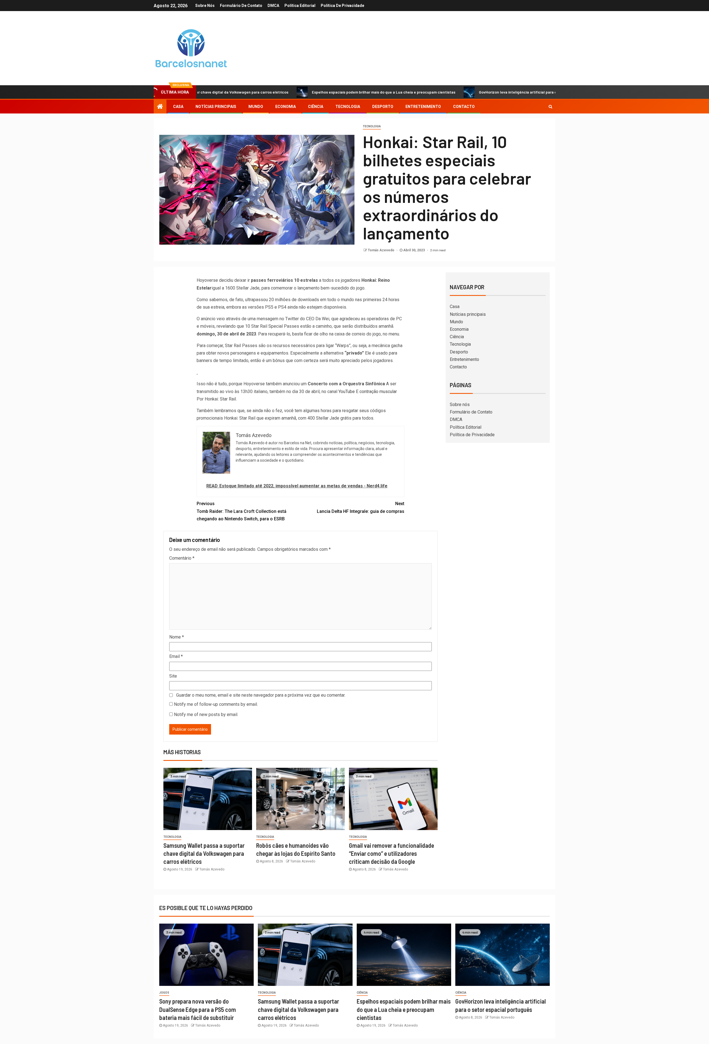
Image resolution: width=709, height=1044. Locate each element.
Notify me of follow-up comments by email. (216, 704)
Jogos (164, 992)
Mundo (255, 106)
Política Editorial (299, 5)
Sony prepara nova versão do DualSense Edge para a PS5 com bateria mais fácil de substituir (197, 1009)
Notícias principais (216, 106)
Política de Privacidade (342, 5)
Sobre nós (205, 5)
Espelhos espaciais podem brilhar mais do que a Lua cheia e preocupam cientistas (336, 92)
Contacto (464, 106)
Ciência (315, 106)
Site (173, 676)
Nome (176, 637)
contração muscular (378, 391)
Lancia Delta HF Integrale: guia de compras (360, 507)
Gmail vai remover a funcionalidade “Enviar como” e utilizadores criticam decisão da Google (391, 853)
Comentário (181, 558)
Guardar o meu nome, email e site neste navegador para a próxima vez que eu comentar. (260, 695)
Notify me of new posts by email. (206, 714)
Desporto (382, 106)
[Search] (550, 106)
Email (176, 656)
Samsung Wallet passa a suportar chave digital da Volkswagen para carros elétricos (204, 853)
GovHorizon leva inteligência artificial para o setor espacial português (492, 92)
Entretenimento (423, 106)
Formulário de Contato (241, 5)
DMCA (273, 5)
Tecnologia (347, 106)
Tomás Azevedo (381, 250)
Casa (178, 106)
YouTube (346, 391)
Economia (285, 106)
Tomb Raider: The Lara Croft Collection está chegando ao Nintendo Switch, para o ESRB (241, 511)
